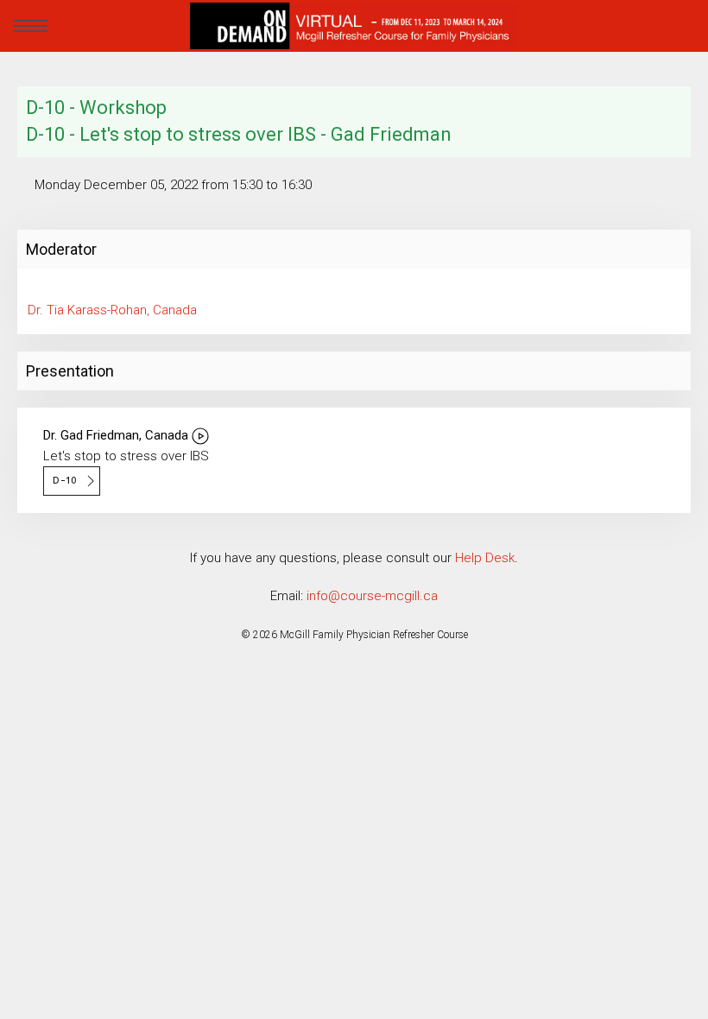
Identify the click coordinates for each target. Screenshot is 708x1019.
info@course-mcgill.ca (372, 596)
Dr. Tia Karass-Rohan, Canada (112, 310)
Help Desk (485, 558)
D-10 (63, 480)
